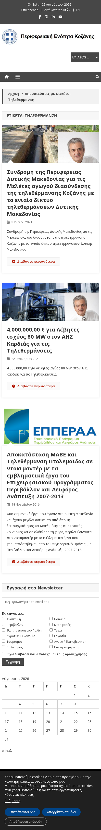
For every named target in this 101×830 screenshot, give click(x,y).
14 (62, 712)
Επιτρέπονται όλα (22, 812)
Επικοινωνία (29, 10)
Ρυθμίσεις (12, 800)
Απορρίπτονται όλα (61, 812)
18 (21, 721)
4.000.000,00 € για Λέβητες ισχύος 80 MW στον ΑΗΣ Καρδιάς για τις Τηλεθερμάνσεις (43, 340)
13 (48, 712)
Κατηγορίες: (13, 613)
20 (48, 721)
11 (21, 712)
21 (62, 721)
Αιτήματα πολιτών (57, 10)
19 (34, 721)
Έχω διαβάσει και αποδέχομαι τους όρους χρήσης (47, 654)
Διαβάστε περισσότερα (36, 261)
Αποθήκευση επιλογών (26, 821)
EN (78, 10)
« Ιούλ (7, 750)
